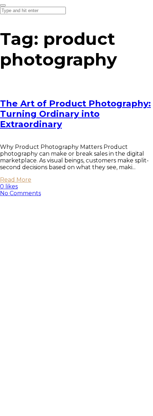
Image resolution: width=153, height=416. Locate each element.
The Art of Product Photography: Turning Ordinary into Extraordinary (75, 113)
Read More (15, 179)
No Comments (20, 193)
